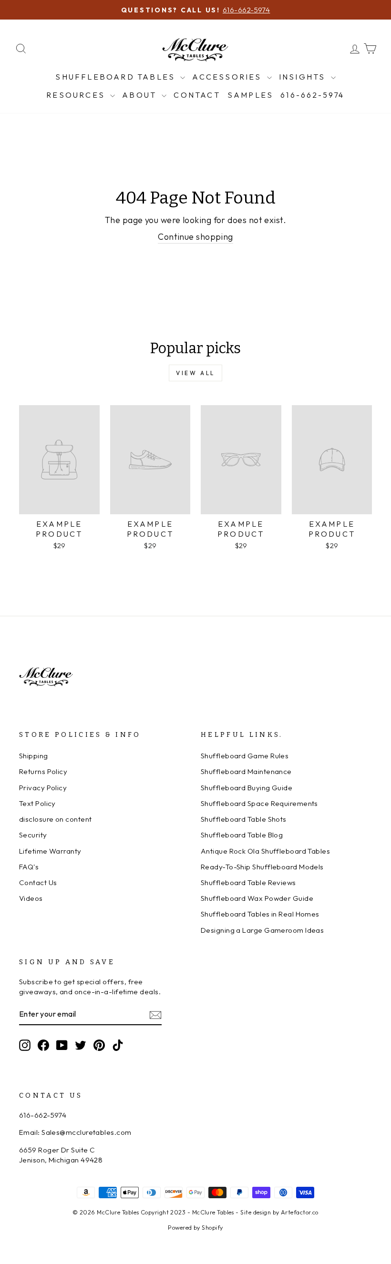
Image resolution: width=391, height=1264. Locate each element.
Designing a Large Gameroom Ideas (262, 930)
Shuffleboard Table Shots (244, 819)
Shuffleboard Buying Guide (246, 787)
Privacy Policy (43, 787)
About (140, 95)
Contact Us (38, 882)
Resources (77, 95)
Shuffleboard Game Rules (244, 755)
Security (33, 834)
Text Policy (37, 803)
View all (195, 373)
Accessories (228, 77)
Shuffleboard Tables (116, 77)
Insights (304, 77)
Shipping (33, 755)
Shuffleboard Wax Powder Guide (257, 898)
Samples (250, 95)
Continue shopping (195, 236)
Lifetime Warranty (50, 851)
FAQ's (29, 866)
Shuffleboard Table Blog (242, 834)
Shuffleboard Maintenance (246, 771)
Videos (31, 898)
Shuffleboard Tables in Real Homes (260, 913)
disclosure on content (55, 819)
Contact (197, 95)
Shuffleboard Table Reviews (248, 882)
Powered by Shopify (195, 1227)
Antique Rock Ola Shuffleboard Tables (265, 851)
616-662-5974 (312, 95)
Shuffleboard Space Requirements (259, 803)
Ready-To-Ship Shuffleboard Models (262, 866)
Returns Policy (43, 771)
